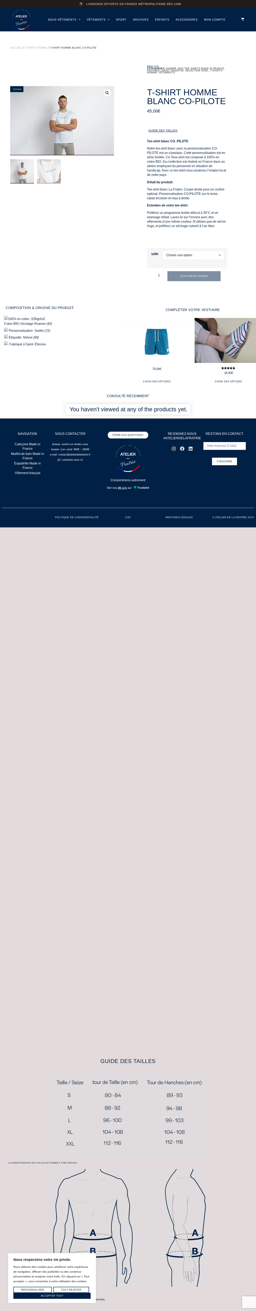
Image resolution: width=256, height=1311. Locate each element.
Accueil (16, 47)
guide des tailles (162, 130)
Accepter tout (52, 1295)
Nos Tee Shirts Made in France (201, 68)
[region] (52, 1278)
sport (121, 19)
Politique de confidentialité (77, 517)
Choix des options (157, 381)
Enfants (162, 19)
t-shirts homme (36, 47)
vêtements (96, 19)
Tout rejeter (71, 1289)
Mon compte (214, 19)
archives (141, 19)
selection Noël (197, 70)
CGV (128, 517)
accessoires (187, 19)
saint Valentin (173, 70)
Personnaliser (32, 1289)
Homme (171, 68)
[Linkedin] (190, 448)
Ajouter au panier (194, 276)
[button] (107, 93)
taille (154, 254)
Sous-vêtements (62, 19)
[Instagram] (174, 448)
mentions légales (179, 517)
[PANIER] (240, 19)
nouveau (153, 70)
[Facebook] (182, 448)
